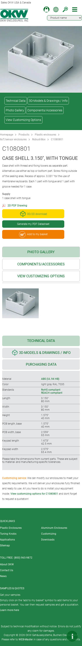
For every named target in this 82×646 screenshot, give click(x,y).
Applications (7, 539)
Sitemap (5, 545)
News (3, 576)
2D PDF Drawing (17, 205)
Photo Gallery (15, 110)
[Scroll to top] (59, 636)
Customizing (48, 533)
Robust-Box (38, 139)
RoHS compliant (50, 389)
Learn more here (9, 610)
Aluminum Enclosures (54, 527)
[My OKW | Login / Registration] (46, 9)
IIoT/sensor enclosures (13, 139)
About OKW (7, 564)
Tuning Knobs (8, 533)
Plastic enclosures (45, 134)
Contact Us (6, 570)
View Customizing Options (23, 120)
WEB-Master (26, 639)
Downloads (47, 539)
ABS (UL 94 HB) (50, 378)
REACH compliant (51, 392)
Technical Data (16, 100)
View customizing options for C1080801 (34, 493)
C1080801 (57, 139)
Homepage (6, 134)
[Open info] (72, 636)
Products (24, 134)
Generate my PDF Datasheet (33, 224)
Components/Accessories (44, 110)
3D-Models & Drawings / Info (48, 100)
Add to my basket (37, 234)
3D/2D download (37, 214)
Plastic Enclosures (11, 527)
